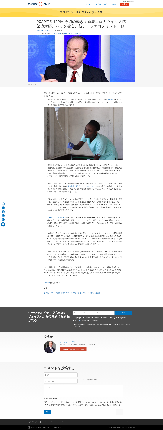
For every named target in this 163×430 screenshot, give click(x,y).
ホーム (88, 4)
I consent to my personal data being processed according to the (102, 325)
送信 (47, 412)
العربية (70, 33)
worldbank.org (128, 1)
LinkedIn (47, 283)
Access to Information (47, 422)
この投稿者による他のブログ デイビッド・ (73, 349)
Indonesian (94, 320)
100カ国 (110, 99)
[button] (133, 4)
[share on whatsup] (3, 219)
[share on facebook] (3, 207)
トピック (106, 4)
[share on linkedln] (3, 215)
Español (65, 33)
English (53, 33)
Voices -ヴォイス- (92, 12)
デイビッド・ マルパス (43, 30)
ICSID (59, 427)
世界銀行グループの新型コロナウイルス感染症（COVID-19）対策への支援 (72, 293)
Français (59, 33)
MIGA (55, 427)
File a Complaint (131, 422)
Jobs (56, 422)
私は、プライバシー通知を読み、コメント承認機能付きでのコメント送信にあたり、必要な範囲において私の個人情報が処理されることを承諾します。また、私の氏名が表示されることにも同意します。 (83, 405)
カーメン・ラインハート (56, 217)
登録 (123, 312)
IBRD (44, 427)
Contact (114, 4)
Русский (76, 33)
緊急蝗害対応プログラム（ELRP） (81, 186)
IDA (48, 427)
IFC (51, 427)
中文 (81, 33)
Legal (29, 422)
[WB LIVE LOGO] (124, 5)
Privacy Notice (36, 422)
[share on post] (3, 211)
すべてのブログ (97, 4)
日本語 (48, 33)
